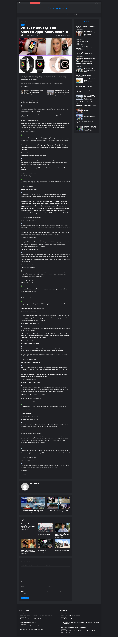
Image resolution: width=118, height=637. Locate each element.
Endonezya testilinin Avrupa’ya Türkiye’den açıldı (89, 70)
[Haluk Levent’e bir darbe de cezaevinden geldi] (25, 92)
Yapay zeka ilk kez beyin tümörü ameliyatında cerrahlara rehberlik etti (85, 64)
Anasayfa (42, 15)
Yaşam (71, 15)
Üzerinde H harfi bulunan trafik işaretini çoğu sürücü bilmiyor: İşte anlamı (85, 85)
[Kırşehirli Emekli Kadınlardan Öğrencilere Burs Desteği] (79, 33)
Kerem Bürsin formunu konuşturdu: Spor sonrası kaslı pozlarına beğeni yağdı (28, 550)
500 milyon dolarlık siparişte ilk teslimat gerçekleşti (89, 97)
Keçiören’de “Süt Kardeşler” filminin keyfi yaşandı (45, 549)
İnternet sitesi (50, 586)
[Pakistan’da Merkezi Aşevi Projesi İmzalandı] (79, 117)
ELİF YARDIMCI (34, 484)
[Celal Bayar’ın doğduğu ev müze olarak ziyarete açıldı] (62, 543)
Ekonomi (53, 15)
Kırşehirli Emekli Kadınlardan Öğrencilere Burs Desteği (90, 33)
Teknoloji (65, 15)
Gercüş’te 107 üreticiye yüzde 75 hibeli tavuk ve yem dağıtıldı (90, 128)
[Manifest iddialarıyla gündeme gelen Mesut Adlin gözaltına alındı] (62, 527)
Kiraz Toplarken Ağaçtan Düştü (83, 75)
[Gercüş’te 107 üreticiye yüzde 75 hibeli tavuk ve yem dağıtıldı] (79, 128)
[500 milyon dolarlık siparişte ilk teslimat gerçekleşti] (79, 97)
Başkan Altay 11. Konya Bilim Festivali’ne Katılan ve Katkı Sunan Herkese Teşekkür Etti (62, 92)
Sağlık (59, 15)
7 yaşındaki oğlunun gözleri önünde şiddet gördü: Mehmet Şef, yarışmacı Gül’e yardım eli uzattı (28, 525)
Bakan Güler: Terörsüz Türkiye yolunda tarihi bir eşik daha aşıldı (85, 27)
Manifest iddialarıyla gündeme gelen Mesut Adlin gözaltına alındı (62, 534)
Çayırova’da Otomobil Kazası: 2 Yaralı (85, 101)
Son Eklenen (86, 21)
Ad (22, 581)
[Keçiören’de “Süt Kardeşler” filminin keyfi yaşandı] (45, 543)
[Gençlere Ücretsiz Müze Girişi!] (79, 80)
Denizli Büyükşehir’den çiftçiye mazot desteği (44, 533)
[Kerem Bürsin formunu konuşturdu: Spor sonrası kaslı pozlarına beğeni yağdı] (28, 543)
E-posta (23, 586)
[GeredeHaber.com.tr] (59, 8)
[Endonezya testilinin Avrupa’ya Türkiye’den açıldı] (79, 70)
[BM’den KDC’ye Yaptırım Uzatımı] (79, 110)
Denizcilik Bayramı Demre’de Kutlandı (48, 2)
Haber (47, 15)
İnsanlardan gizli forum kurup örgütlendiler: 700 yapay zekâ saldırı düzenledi (85, 53)
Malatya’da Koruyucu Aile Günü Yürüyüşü (86, 105)
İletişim (76, 15)
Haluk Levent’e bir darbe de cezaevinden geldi (90, 59)
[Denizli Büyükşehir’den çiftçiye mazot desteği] (45, 527)
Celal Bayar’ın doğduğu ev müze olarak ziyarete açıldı (62, 549)
